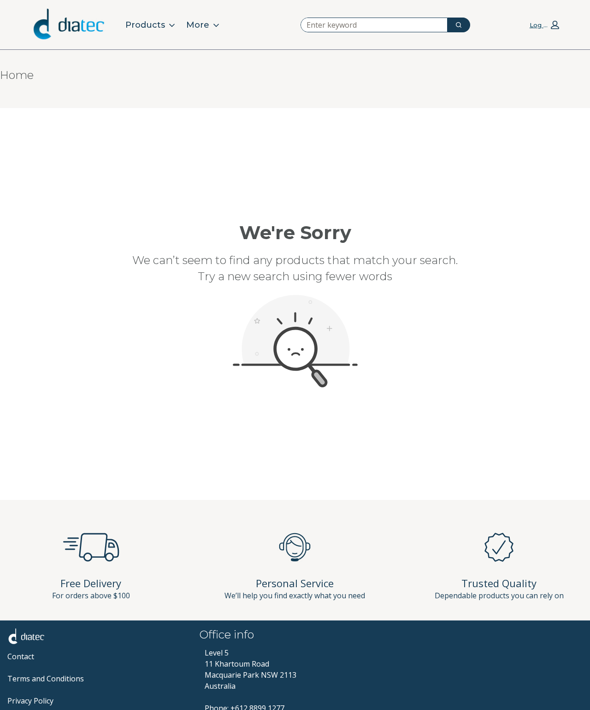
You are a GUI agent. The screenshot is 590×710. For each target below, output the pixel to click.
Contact (20, 656)
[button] (544, 24)
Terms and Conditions (45, 679)
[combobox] (370, 25)
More (197, 25)
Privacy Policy (30, 701)
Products (145, 25)
